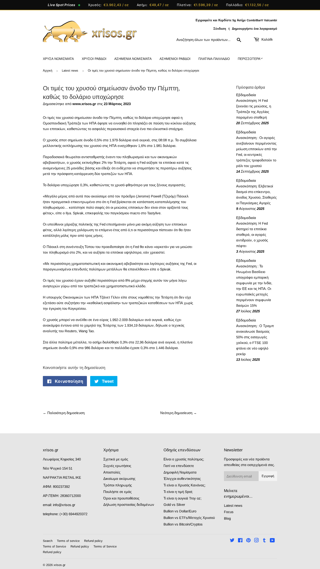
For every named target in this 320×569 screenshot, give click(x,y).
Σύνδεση (219, 28)
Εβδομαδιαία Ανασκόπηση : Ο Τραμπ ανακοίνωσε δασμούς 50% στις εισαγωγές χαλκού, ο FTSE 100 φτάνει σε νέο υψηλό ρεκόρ (255, 337)
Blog (227, 518)
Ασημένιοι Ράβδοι (175, 59)
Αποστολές (111, 472)
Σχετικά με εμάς (115, 459)
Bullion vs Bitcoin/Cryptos (183, 524)
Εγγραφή (268, 476)
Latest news (70, 70)
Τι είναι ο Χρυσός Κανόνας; (184, 485)
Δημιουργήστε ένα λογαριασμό (254, 28)
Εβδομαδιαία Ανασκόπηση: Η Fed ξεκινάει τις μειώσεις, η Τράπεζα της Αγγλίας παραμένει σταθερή (253, 106)
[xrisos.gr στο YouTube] (272, 541)
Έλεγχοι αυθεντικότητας (182, 479)
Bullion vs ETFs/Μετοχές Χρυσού (189, 518)
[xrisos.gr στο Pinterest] (248, 541)
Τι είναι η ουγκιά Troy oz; (182, 498)
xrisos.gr (59, 565)
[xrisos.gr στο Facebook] (240, 541)
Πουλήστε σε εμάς (117, 492)
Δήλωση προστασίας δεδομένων (128, 505)
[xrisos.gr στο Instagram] (256, 541)
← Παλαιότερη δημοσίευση (64, 413)
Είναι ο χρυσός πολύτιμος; (184, 459)
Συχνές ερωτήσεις (117, 466)
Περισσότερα (249, 59)
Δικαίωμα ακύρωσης (119, 479)
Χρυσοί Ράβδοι (94, 59)
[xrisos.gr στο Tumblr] (264, 541)
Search (47, 541)
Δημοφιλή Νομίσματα (180, 472)
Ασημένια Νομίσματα (133, 59)
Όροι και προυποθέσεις (121, 498)
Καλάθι (266, 39)
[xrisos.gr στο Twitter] (232, 541)
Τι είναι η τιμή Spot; (178, 492)
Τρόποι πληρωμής (117, 485)
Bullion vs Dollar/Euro (180, 511)
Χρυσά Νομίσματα (58, 59)
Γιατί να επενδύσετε (179, 466)
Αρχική (47, 70)
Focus (229, 512)
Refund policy (93, 541)
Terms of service (68, 541)
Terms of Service (54, 546)
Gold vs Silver (174, 505)
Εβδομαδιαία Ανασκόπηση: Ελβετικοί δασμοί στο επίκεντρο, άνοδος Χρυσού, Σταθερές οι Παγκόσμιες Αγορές (256, 192)
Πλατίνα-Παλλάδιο (214, 59)
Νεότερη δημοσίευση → (178, 413)
